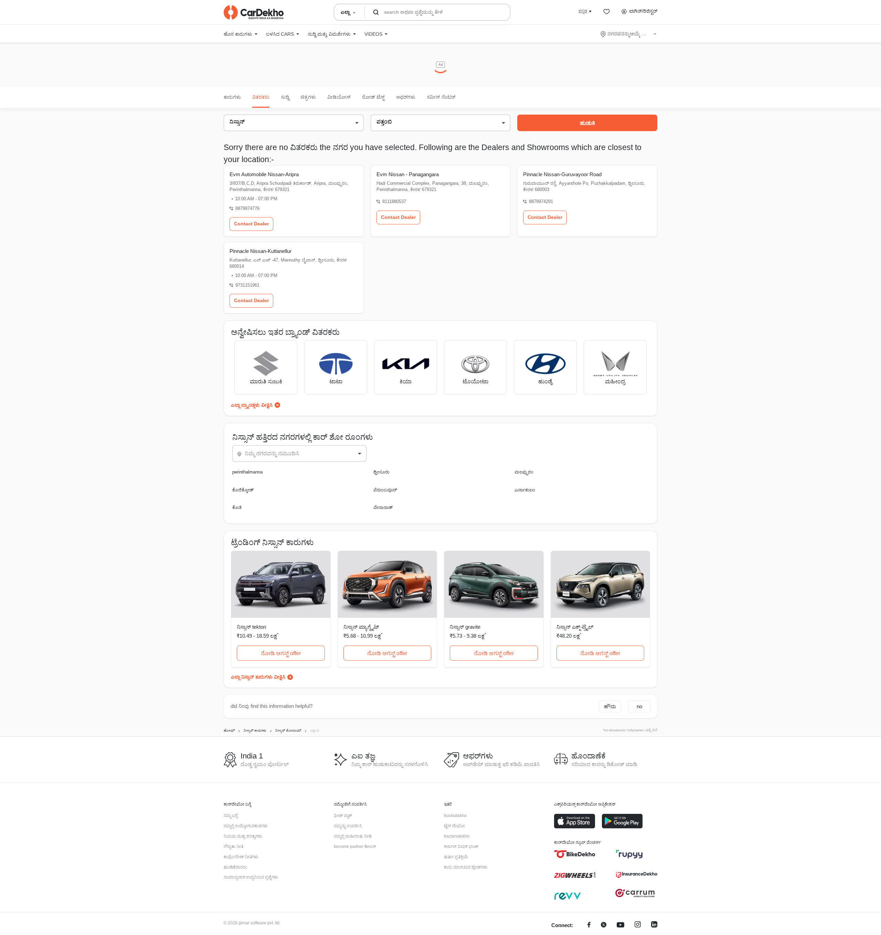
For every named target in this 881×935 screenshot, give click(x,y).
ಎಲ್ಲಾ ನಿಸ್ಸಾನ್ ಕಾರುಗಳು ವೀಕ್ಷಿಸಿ (258, 677)
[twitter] (603, 925)
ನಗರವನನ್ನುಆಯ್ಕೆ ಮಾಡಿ (628, 33)
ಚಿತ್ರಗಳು (308, 97)
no (639, 706)
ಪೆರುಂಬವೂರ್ (385, 489)
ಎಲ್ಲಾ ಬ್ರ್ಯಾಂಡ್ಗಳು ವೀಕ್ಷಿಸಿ (252, 405)
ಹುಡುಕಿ (587, 123)
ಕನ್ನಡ (583, 11)
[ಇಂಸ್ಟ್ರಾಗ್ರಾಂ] (638, 925)
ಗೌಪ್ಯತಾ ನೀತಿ (233, 846)
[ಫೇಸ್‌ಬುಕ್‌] (589, 925)
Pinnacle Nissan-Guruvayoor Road (562, 174)
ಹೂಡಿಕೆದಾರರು (235, 867)
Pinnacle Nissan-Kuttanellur (260, 251)
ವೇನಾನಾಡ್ (383, 507)
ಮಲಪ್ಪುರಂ (523, 472)
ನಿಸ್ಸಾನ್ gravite (465, 627)
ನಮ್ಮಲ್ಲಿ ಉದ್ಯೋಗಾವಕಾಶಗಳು (246, 826)
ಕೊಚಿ (237, 507)
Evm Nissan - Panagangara (407, 174)
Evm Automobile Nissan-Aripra (264, 174)
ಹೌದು (610, 706)
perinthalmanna (247, 472)
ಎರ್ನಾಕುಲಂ (524, 489)
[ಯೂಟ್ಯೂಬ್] (620, 925)
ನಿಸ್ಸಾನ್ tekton (251, 627)
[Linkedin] (654, 925)
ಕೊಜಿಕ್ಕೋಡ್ (243, 489)
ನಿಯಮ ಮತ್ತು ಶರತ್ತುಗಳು (243, 836)
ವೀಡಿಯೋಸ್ (339, 97)
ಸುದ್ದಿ (285, 97)
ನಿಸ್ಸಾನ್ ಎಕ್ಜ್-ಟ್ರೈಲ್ (574, 627)
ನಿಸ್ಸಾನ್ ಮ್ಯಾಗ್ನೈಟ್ (361, 627)
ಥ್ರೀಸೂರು (381, 472)
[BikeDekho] (574, 854)
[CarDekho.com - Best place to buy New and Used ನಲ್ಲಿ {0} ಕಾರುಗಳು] (254, 12)
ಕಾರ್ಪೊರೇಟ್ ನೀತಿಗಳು (241, 856)
